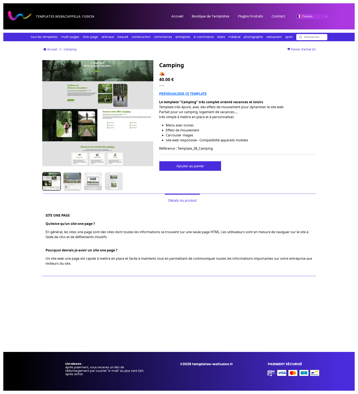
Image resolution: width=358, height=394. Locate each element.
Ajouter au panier (190, 166)
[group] (51, 181)
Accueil (51, 49)
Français (307, 16)
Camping (70, 49)
